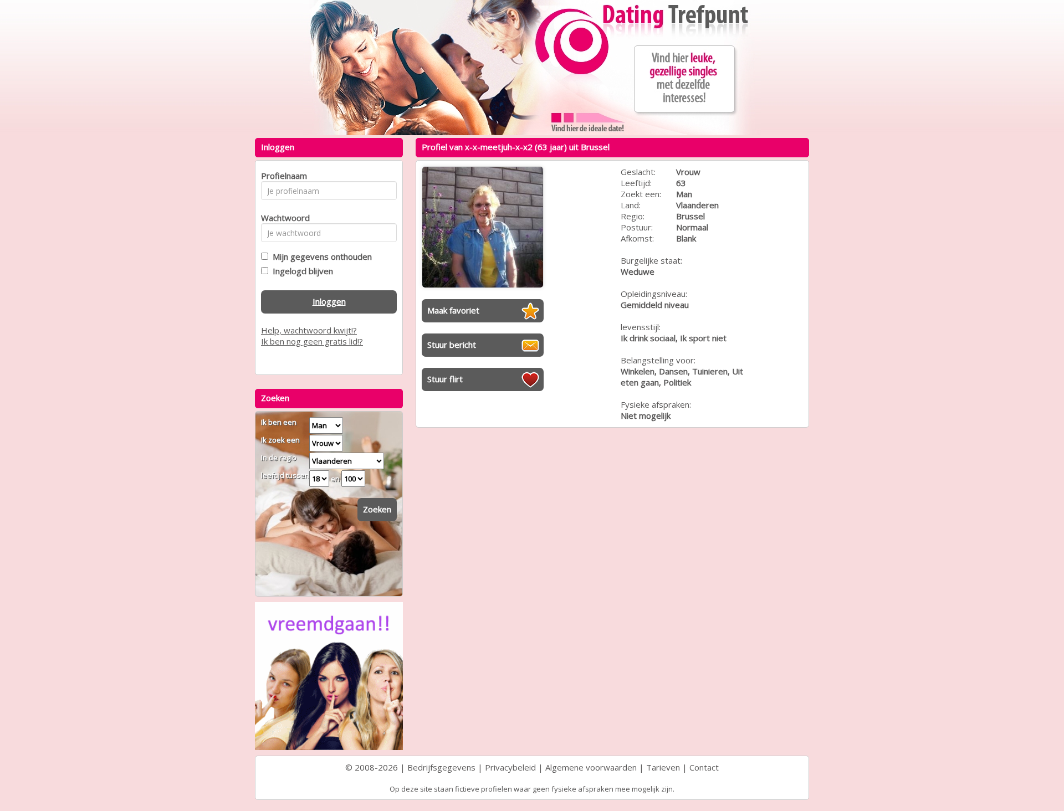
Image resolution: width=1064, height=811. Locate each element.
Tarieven (663, 767)
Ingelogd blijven (300, 270)
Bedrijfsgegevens (441, 767)
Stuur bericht (451, 344)
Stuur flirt (445, 378)
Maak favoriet (453, 310)
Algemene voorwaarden (591, 767)
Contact (704, 767)
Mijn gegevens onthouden (320, 256)
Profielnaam (282, 175)
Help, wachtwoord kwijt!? (309, 330)
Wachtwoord (282, 217)
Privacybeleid (510, 767)
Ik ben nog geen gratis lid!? (312, 341)
